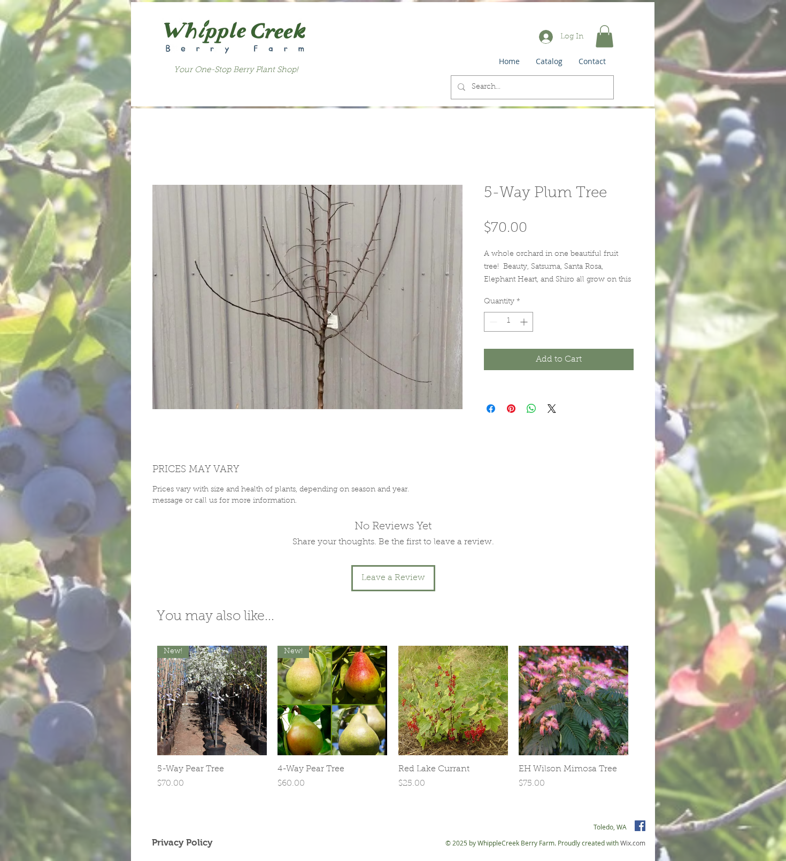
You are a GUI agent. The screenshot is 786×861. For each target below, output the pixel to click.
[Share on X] (551, 408)
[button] (604, 36)
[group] (392, 723)
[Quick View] (453, 700)
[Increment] (524, 321)
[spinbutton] (508, 321)
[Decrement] (492, 321)
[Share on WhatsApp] (531, 408)
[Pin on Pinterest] (511, 408)
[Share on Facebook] (490, 408)
